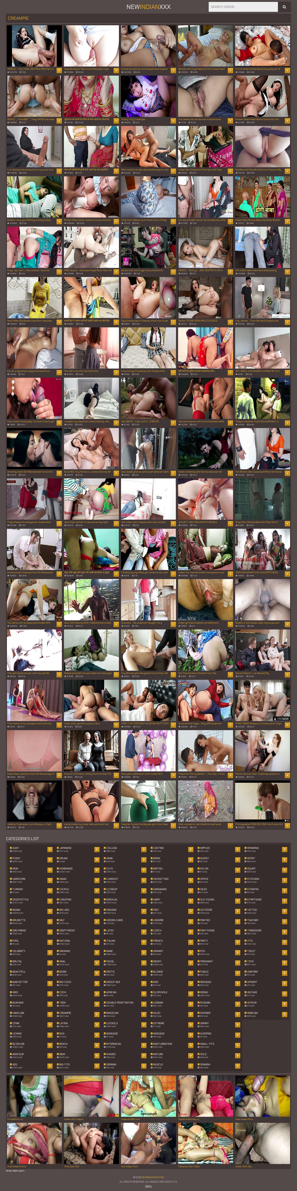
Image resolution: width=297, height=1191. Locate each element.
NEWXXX (148, 7)
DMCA (148, 1186)
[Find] (284, 7)
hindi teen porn (15, 1170)
